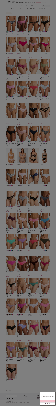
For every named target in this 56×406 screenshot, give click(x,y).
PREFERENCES (47, 403)
